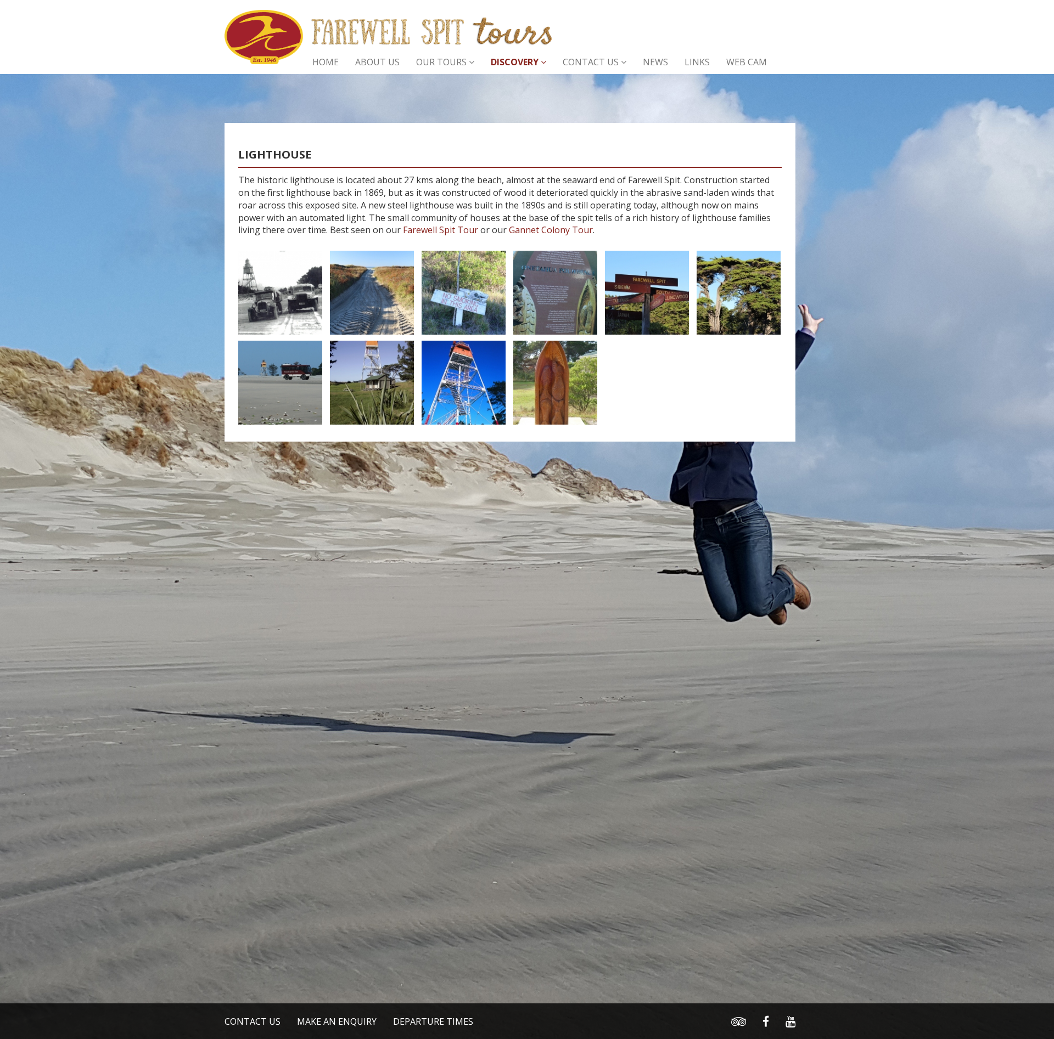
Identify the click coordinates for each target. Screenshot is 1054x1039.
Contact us (253, 1021)
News (655, 62)
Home (325, 62)
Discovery (516, 62)
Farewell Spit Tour (440, 230)
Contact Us (592, 62)
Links (697, 62)
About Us (377, 62)
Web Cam (746, 62)
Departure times (433, 1021)
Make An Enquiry (337, 1021)
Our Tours (442, 62)
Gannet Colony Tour (551, 230)
